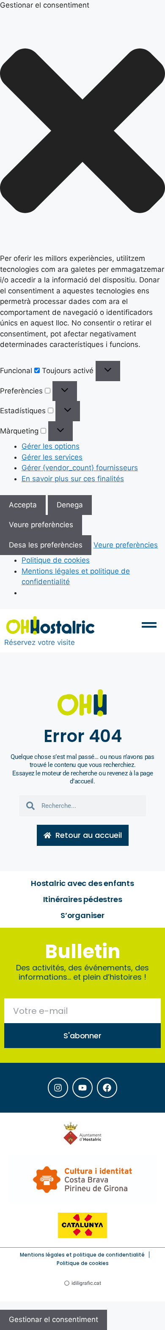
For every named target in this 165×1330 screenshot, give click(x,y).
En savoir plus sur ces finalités (73, 478)
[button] (82, 132)
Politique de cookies (56, 560)
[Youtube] (82, 1088)
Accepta (23, 505)
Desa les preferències (45, 545)
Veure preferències (41, 524)
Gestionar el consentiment (53, 1319)
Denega (70, 505)
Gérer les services (52, 457)
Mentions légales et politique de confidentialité (82, 1254)
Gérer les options (51, 446)
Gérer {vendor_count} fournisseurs (80, 467)
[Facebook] (107, 1088)
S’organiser (82, 915)
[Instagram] (58, 1088)
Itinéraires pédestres (82, 899)
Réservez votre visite (39, 642)
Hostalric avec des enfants (82, 883)
